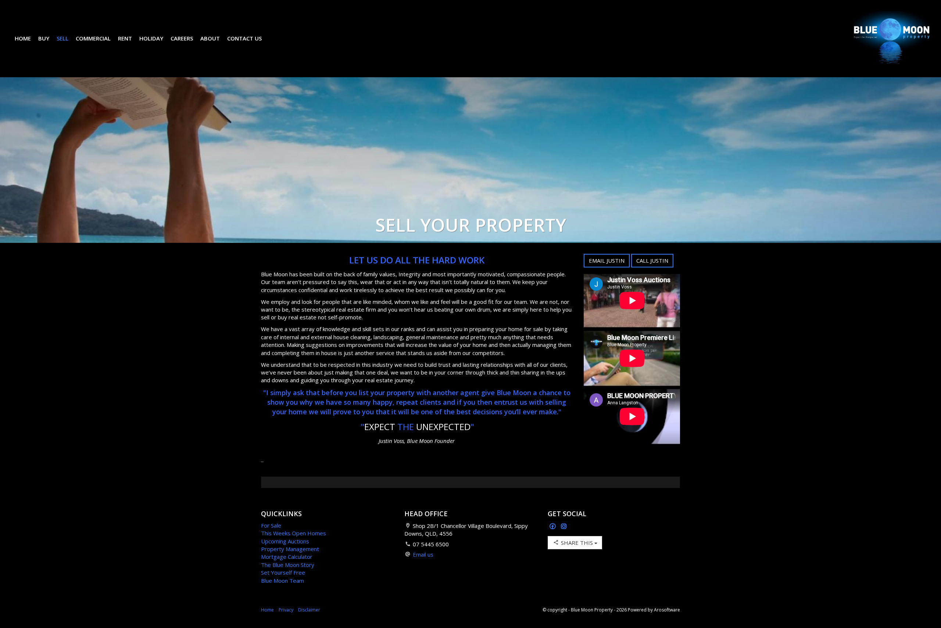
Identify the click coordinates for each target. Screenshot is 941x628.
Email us (423, 554)
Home (23, 38)
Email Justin (607, 260)
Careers (182, 38)
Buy (43, 38)
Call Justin (652, 260)
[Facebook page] (553, 527)
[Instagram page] (564, 527)
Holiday (151, 38)
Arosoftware (667, 610)
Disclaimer (309, 610)
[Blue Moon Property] (892, 38)
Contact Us (244, 38)
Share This (576, 542)
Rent (125, 38)
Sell (62, 38)
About (210, 38)
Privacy (286, 610)
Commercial (93, 38)
